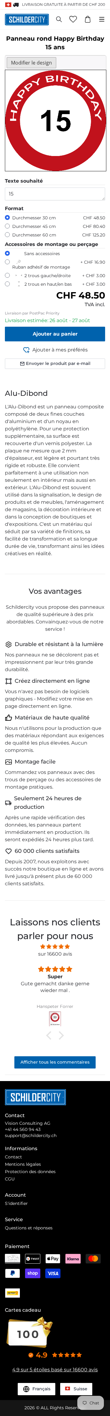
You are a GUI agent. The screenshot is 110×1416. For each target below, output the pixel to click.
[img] (55, 946)
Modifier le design (31, 62)
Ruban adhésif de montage (41, 267)
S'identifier (16, 1203)
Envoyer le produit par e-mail (58, 363)
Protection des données (30, 1171)
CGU (10, 1179)
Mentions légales (23, 1164)
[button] (50, 1035)
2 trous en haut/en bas (48, 284)
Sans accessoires (42, 253)
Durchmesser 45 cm (34, 226)
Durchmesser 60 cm (34, 235)
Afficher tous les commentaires (55, 1062)
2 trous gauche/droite (47, 275)
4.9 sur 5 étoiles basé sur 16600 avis (55, 1370)
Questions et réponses (29, 1228)
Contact (13, 1157)
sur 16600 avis (55, 954)
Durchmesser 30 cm (34, 218)
